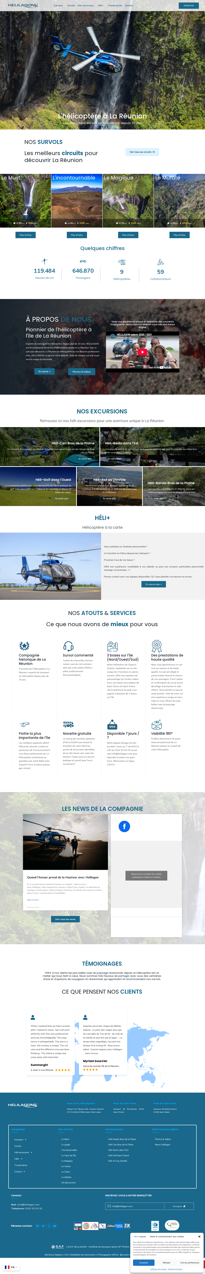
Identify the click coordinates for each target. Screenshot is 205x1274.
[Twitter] (43, 1225)
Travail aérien (115, 5)
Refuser (166, 1262)
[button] (199, 1236)
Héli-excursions (86, 5)
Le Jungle (65, 1144)
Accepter (143, 1262)
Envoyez (177, 1206)
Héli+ (100, 5)
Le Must (65, 1139)
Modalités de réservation (83, 1254)
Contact (129, 5)
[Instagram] (48, 1225)
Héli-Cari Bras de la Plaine (120, 1144)
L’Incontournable (69, 1150)
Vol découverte (68, 1182)
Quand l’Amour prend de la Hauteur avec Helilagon (63, 877)
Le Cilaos (65, 1171)
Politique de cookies (158, 1269)
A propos (58, 5)
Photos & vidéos (163, 1139)
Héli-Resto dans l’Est (118, 1150)
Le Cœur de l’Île (68, 1155)
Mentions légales (175, 1269)
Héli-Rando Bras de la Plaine (122, 1139)
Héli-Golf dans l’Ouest (118, 1155)
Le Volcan (66, 1166)
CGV (66, 1254)
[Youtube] (54, 1225)
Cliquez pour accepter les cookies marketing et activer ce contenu (146, 875)
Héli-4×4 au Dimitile (117, 1161)
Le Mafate (66, 1177)
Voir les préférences (189, 1262)
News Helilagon (162, 1144)
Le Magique (67, 1161)
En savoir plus (85, 459)
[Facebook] (37, 1225)
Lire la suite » (33, 900)
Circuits (71, 5)
